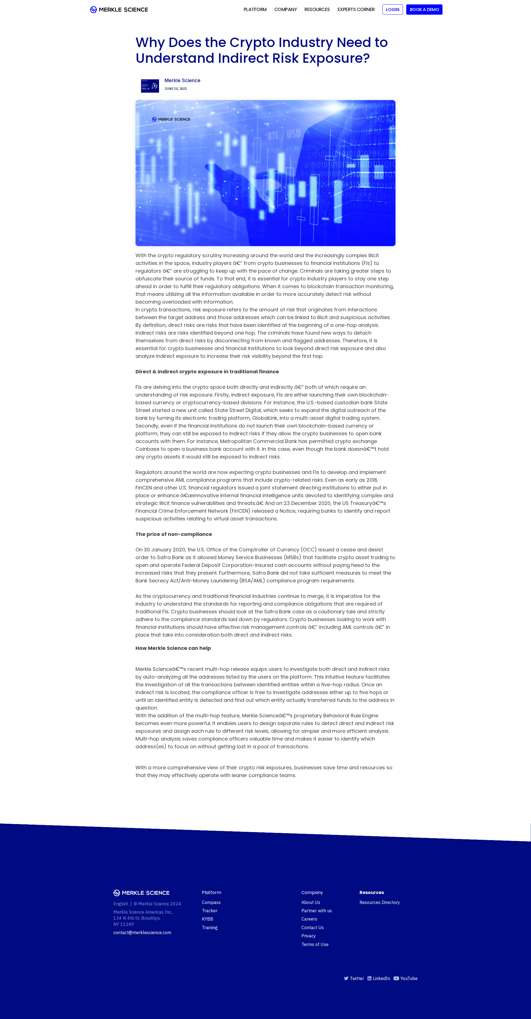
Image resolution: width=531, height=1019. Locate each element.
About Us (310, 902)
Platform (255, 9)
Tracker (209, 910)
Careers (309, 919)
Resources (317, 9)
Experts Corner (356, 9)
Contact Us (312, 927)
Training (210, 927)
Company (285, 9)
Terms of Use (315, 944)
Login (392, 9)
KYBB (207, 919)
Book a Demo (424, 9)
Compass (211, 902)
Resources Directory (380, 902)
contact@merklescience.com (142, 932)
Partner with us (316, 910)
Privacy (308, 936)
